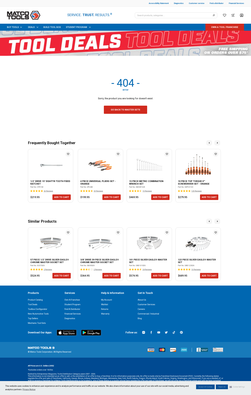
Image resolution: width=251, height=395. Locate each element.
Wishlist (104, 304)
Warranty (105, 314)
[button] (237, 387)
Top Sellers (33, 318)
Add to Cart (61, 197)
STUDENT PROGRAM (76, 27)
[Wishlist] (224, 15)
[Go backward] (209, 142)
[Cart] (233, 15)
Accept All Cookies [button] (205, 387)
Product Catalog (35, 300)
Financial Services (72, 314)
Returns (104, 309)
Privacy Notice (29, 389)
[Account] (241, 15)
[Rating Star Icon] (31, 191)
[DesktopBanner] (125, 43)
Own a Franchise (72, 300)
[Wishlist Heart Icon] (68, 154)
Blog (140, 318)
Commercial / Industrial (148, 314)
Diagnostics (69, 318)
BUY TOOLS (13, 27)
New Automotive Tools (38, 314)
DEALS (31, 27)
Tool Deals (32, 304)
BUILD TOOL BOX (52, 27)
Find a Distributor (72, 309)
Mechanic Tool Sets (37, 323)
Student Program (72, 304)
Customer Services (146, 304)
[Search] (214, 15)
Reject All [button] (221, 387)
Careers (141, 309)
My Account (106, 300)
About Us (142, 300)
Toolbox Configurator (37, 309)
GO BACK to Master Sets (125, 109)
